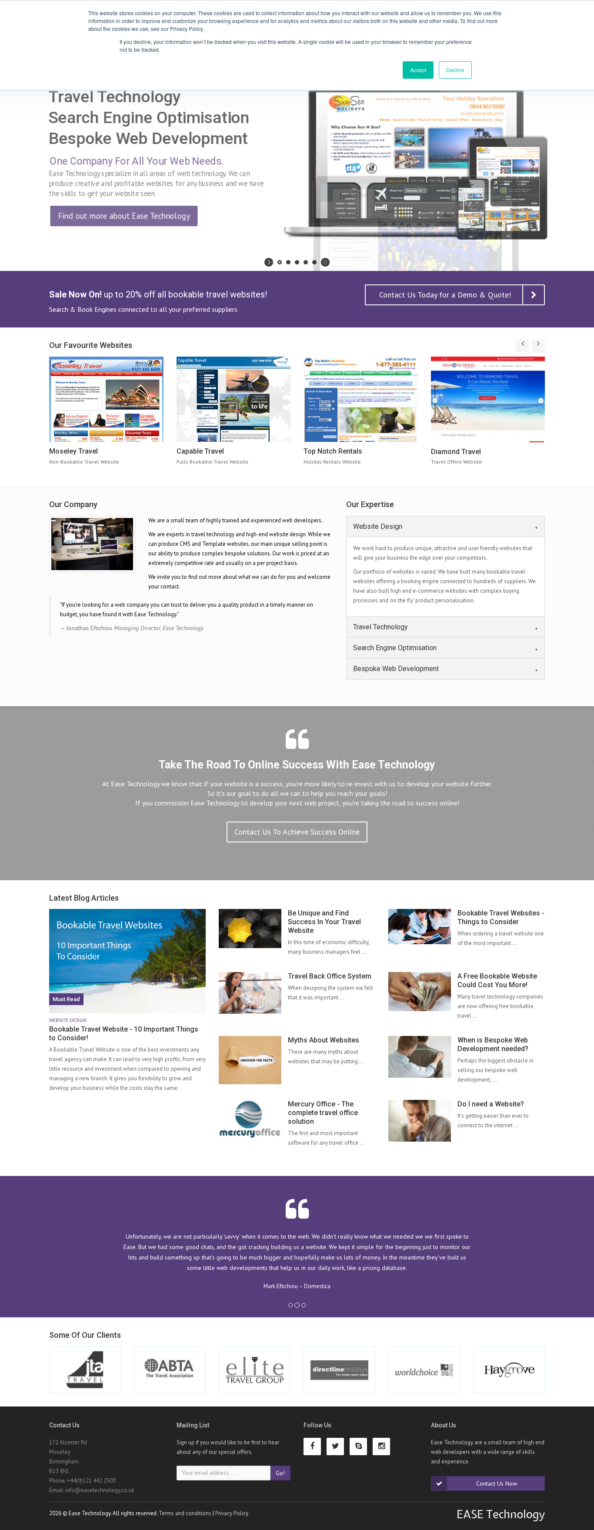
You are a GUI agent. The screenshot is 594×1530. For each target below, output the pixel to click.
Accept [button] (418, 69)
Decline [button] (455, 69)
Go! (280, 1473)
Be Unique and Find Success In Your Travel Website (324, 922)
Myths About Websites (323, 1040)
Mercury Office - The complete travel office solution (323, 1113)
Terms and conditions (185, 1513)
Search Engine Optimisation (395, 648)
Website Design (377, 526)
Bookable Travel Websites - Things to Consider (500, 917)
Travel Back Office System (329, 976)
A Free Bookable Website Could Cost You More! (497, 980)
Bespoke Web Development (396, 669)
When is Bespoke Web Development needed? (492, 1044)
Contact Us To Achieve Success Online (297, 832)
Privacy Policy (231, 1513)
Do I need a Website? (490, 1104)
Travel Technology (380, 626)
